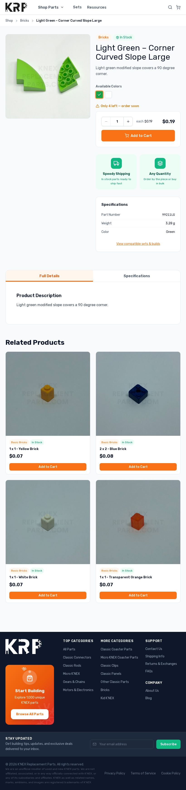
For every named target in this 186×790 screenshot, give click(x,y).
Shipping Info (154, 656)
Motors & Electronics (78, 690)
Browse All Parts (30, 714)
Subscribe (168, 744)
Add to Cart (48, 467)
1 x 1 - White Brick (23, 577)
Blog (148, 698)
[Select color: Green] (99, 94)
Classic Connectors (77, 657)
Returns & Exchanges (161, 664)
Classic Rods (72, 666)
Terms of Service (143, 773)
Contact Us (153, 649)
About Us (152, 691)
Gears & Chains (74, 682)
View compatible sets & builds (138, 244)
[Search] (170, 7)
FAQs (149, 671)
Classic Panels (111, 674)
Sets (77, 7)
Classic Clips (109, 666)
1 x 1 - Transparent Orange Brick (126, 577)
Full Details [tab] (49, 276)
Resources (96, 7)
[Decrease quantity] (106, 121)
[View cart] (178, 7)
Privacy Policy (115, 773)
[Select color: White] (108, 94)
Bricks (24, 21)
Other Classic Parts (115, 682)
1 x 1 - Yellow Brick (24, 449)
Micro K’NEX (71, 674)
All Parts (69, 649)
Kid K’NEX (107, 698)
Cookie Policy (171, 773)
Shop (9, 21)
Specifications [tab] (137, 276)
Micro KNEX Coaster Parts (119, 657)
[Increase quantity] (127, 121)
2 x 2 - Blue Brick (113, 449)
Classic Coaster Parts (116, 649)
